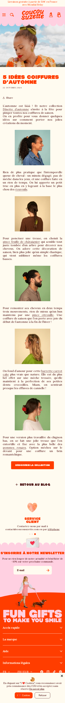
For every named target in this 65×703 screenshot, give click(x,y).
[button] (4, 14)
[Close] (62, 676)
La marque (10, 639)
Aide (5, 651)
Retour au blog (35, 484)
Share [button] (9, 97)
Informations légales (16, 663)
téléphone (54, 529)
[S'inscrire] (48, 570)
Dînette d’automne (16, 109)
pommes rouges (14, 447)
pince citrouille (43, 315)
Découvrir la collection (32, 465)
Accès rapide (11, 627)
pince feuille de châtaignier (21, 241)
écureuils (21, 189)
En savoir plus (36, 689)
